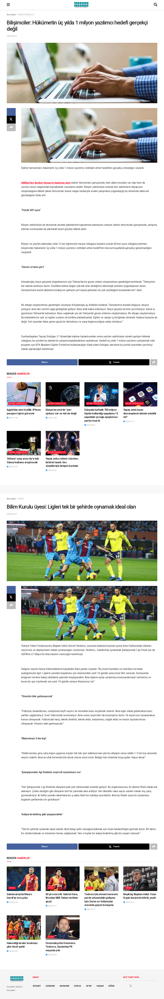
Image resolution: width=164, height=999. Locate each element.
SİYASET (37, 986)
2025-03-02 (52, 470)
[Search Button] (155, 5)
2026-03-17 (52, 906)
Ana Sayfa (11, 15)
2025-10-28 (13, 418)
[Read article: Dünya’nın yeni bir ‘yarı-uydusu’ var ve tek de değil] (63, 394)
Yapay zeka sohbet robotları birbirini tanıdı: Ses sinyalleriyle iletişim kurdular (62, 462)
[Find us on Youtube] (136, 986)
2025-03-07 (13, 467)
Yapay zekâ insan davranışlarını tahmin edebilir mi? (139, 413)
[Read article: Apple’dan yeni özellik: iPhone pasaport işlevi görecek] (24, 394)
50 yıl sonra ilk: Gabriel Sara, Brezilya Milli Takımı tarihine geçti (62, 898)
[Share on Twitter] (11, 119)
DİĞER (111, 986)
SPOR (21, 499)
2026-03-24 (13, 902)
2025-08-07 (90, 425)
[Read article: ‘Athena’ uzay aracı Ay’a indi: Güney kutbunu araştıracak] (24, 443)
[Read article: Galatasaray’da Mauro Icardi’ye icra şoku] (24, 879)
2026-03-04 (13, 951)
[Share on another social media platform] (11, 127)
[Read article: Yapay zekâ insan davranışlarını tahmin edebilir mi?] (140, 394)
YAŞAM (100, 986)
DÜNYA (77, 986)
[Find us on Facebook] (124, 986)
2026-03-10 (129, 902)
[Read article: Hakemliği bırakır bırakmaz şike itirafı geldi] (24, 927)
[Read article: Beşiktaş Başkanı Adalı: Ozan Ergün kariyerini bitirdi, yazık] (140, 879)
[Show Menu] (8, 5)
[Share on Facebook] (11, 112)
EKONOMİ (64, 986)
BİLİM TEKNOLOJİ (26, 15)
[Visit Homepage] (81, 5)
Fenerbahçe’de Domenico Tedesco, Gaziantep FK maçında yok (60, 947)
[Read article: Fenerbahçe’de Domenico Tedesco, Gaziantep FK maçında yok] (63, 927)
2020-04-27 (12, 36)
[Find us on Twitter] (130, 986)
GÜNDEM (50, 986)
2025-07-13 (129, 421)
